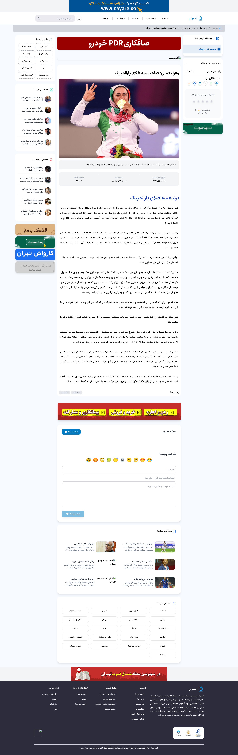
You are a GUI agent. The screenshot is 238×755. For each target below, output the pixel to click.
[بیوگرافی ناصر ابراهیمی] (89, 547)
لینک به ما (140, 709)
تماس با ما (139, 694)
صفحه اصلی (81, 694)
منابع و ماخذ (110, 709)
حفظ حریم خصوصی (107, 694)
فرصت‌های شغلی (137, 714)
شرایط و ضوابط (109, 699)
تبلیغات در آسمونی (49, 694)
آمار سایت (140, 704)
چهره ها (203, 28)
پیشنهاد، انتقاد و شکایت (105, 704)
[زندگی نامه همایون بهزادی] (89, 582)
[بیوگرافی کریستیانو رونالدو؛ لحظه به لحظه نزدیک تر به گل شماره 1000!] (148, 547)
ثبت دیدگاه (73, 432)
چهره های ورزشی (188, 28)
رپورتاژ (54, 699)
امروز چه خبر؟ (80, 704)
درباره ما (140, 699)
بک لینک (53, 704)
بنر (56, 709)
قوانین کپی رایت (137, 719)
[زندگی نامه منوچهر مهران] (89, 564)
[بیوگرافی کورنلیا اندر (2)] (148, 564)
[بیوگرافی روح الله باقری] (148, 582)
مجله (84, 699)
